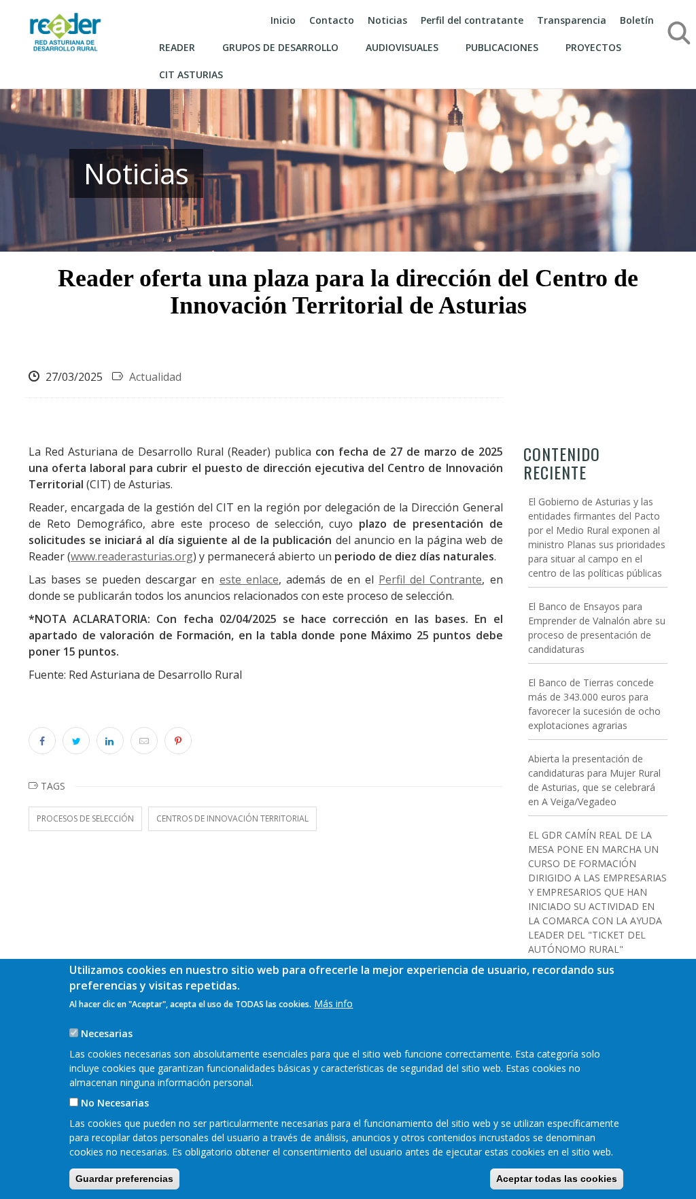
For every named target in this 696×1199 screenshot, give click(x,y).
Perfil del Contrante (430, 579)
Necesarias (107, 1033)
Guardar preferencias (124, 1178)
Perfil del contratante (472, 20)
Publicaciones (502, 47)
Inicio (283, 20)
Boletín (637, 20)
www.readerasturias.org (132, 556)
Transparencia (571, 20)
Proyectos (593, 47)
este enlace (249, 579)
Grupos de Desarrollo (280, 47)
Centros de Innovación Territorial (232, 818)
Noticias (387, 20)
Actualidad (155, 376)
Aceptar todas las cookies (556, 1178)
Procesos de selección (85, 818)
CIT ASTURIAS (191, 74)
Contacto (331, 20)
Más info (333, 1003)
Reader (177, 47)
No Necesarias (115, 1102)
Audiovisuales (402, 47)
